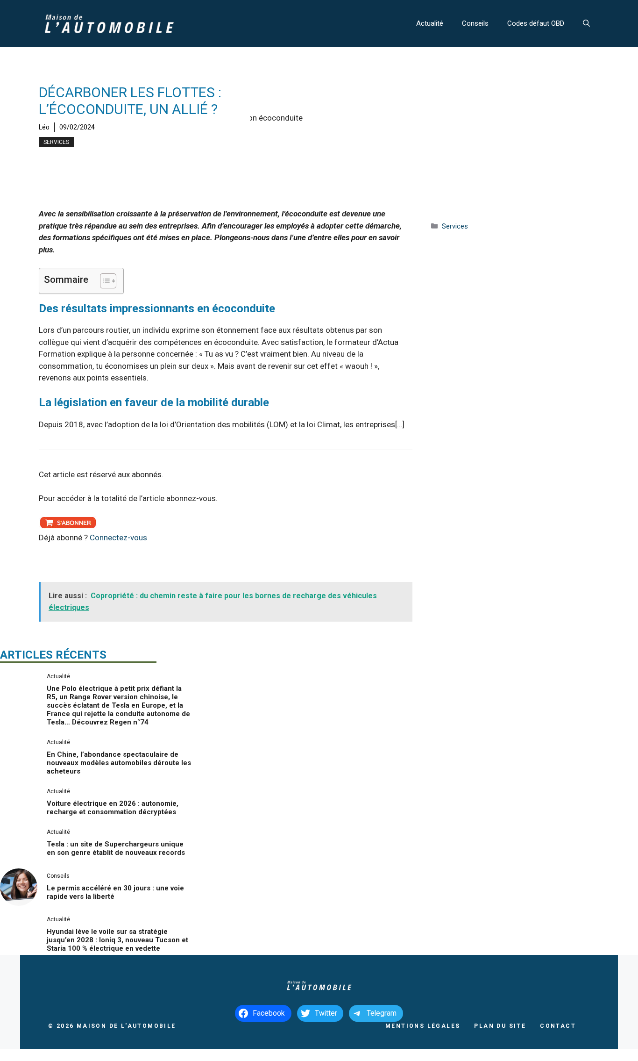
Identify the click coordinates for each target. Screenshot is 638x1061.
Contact (558, 1026)
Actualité (429, 23)
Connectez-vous (118, 537)
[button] (586, 23)
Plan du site (500, 1026)
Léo (44, 127)
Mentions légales (422, 1026)
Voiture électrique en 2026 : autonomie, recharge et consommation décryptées (112, 807)
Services (56, 142)
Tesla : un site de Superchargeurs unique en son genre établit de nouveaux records (116, 848)
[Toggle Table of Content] (103, 281)
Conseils (475, 23)
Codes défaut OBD (535, 23)
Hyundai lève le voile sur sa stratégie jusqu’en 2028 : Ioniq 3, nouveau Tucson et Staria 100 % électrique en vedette (117, 940)
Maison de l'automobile (126, 1026)
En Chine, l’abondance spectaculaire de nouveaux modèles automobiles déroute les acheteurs (119, 762)
